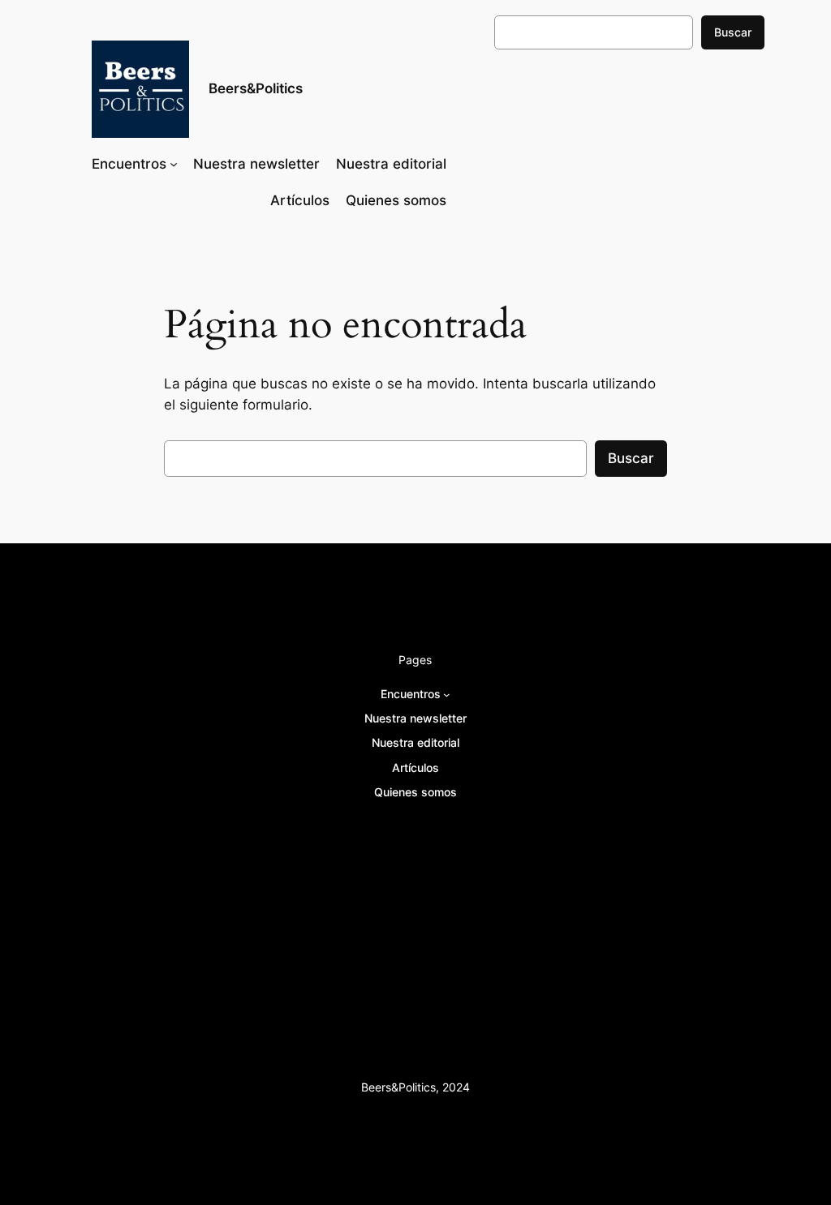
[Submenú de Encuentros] (174, 164)
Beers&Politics (256, 88)
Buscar (732, 32)
